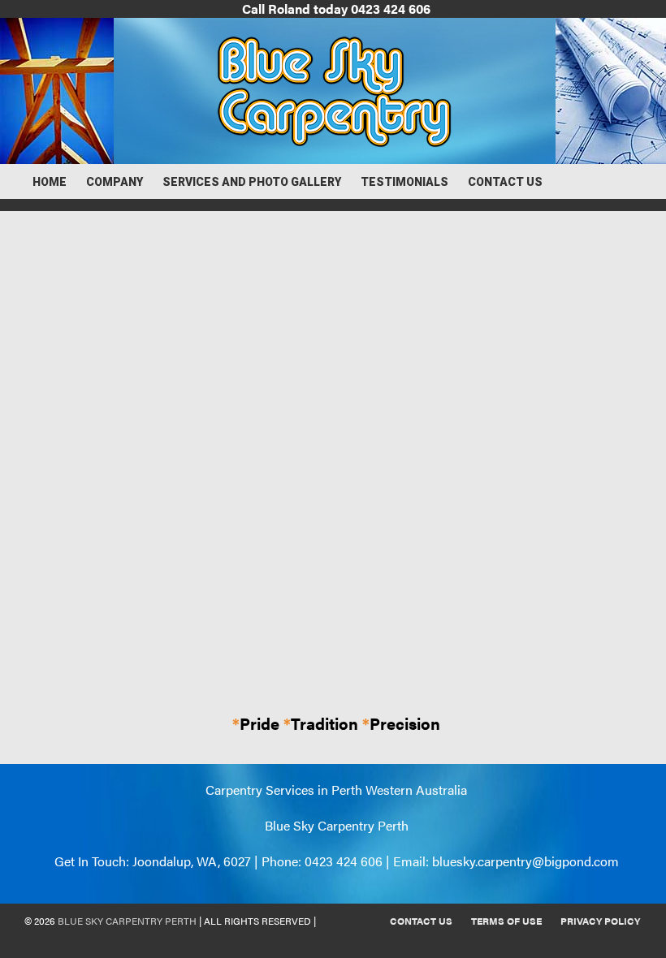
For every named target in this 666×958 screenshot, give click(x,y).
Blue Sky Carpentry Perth (127, 920)
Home (49, 181)
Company (114, 181)
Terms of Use (506, 920)
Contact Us (505, 181)
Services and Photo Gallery (251, 181)
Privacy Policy (600, 920)
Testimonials (404, 181)
